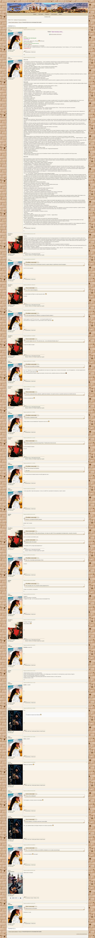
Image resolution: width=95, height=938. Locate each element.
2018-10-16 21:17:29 (31, 233)
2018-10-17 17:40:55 (31, 463)
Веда (9, 29)
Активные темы (47, 16)
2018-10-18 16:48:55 (31, 645)
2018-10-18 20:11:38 (31, 870)
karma (9, 708)
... (26, 713)
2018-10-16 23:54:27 (31, 259)
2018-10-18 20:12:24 (31, 903)
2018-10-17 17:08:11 (31, 386)
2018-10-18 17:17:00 (31, 682)
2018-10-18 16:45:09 (31, 619)
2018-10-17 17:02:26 (31, 361)
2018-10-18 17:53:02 (31, 736)
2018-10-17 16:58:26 (31, 335)
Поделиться (26, 29)
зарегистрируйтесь (22, 19)
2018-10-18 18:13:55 (31, 790)
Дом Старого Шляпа (13, 22)
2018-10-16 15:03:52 (31, 57)
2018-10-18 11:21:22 (31, 514)
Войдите (15, 19)
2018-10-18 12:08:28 (31, 580)
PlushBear (10, 233)
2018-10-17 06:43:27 (31, 284)
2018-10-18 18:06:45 (31, 762)
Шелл (9, 870)
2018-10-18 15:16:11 (31, 594)
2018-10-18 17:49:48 (31, 708)
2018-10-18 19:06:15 (31, 844)
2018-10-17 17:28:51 (31, 412)
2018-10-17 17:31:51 (31, 437)
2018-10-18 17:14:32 (31, 670)
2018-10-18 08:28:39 (31, 488)
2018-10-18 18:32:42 (31, 816)
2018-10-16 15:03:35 (31, 29)
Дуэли (20, 22)
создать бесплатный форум (81, 933)
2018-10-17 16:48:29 (31, 310)
